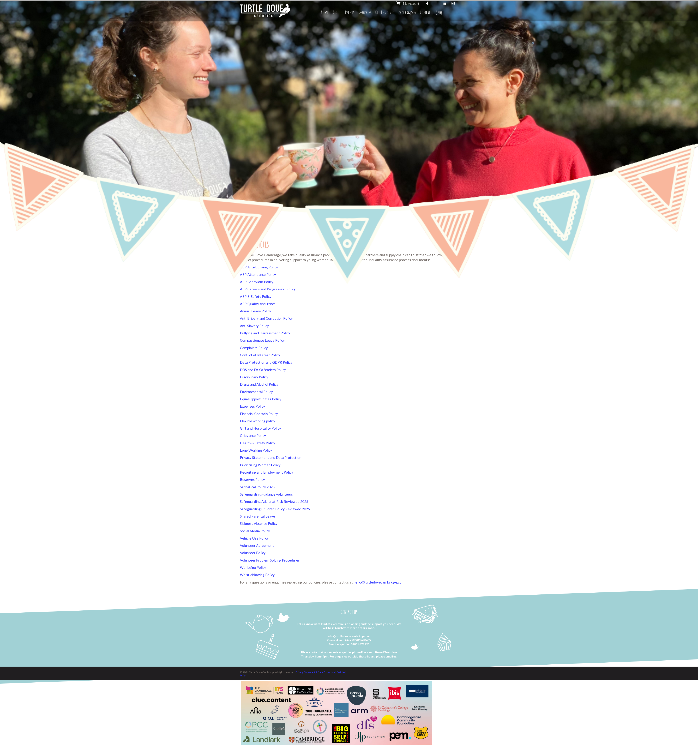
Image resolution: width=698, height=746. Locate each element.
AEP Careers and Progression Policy (268, 289)
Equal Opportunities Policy (260, 399)
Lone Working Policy (256, 450)
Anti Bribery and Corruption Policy (266, 318)
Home (324, 12)
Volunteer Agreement (257, 545)
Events (349, 12)
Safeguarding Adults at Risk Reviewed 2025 (274, 501)
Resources (364, 12)
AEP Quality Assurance (258, 304)
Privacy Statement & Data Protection (315, 672)
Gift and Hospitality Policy (260, 428)
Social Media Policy (255, 531)
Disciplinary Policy (254, 377)
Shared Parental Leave (257, 516)
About (336, 12)
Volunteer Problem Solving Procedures (270, 560)
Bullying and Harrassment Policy (265, 333)
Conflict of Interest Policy (260, 355)
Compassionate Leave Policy (262, 340)
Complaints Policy (254, 348)
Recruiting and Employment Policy (266, 472)
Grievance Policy (253, 435)
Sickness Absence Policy (258, 523)
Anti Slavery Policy (254, 326)
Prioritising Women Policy (260, 465)
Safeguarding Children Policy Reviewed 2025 (275, 509)
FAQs (243, 675)
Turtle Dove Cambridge (265, 10)
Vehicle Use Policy (254, 538)
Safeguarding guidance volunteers (266, 494)
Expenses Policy (252, 406)
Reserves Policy (252, 479)
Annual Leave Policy (255, 311)
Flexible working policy (257, 421)
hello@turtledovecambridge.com (379, 582)
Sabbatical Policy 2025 (257, 487)
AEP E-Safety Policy (255, 296)
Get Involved (384, 12)
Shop (439, 12)
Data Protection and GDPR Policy (266, 362)
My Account (411, 3)
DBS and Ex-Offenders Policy (263, 370)
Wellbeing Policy (253, 567)
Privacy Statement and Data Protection (270, 457)
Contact (426, 12)
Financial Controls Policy (259, 414)
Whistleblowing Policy (257, 575)
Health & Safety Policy (257, 443)
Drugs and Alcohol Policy (259, 384)
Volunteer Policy (253, 553)
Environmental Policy (256, 392)
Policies (341, 672)
